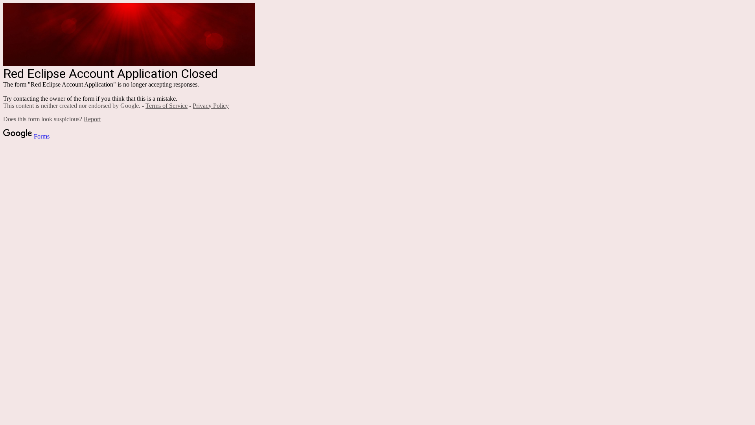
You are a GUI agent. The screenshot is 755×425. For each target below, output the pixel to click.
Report (92, 119)
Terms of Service (166, 105)
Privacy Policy (211, 105)
